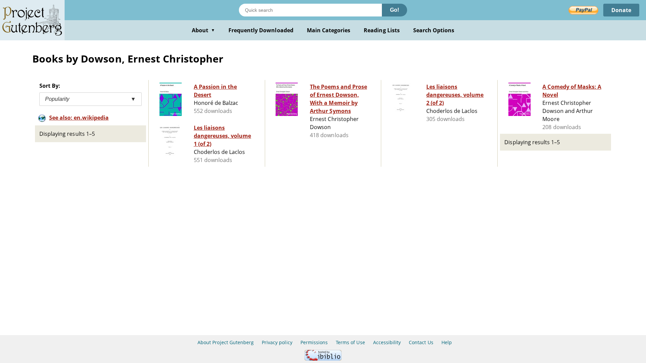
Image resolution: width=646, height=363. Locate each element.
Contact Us (421, 342)
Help (446, 342)
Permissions (314, 342)
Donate (621, 10)
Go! (394, 10)
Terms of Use (350, 342)
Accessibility (387, 342)
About (203, 30)
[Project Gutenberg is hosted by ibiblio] (323, 359)
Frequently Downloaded (260, 30)
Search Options (434, 30)
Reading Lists (382, 30)
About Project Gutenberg (226, 342)
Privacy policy (277, 342)
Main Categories (329, 30)
